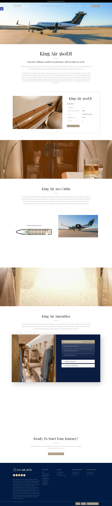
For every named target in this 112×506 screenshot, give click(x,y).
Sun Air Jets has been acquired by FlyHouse (56, 1)
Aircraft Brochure (73, 125)
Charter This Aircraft (56, 453)
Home (43, 472)
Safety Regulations (45, 483)
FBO (74, 6)
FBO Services (44, 476)
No (83, 503)
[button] (1, 8)
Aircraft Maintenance (46, 478)
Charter (59, 6)
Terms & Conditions (60, 472)
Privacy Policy (59, 473)
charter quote (61, 448)
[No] (110, 503)
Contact (87, 6)
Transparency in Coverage (61, 475)
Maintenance (67, 6)
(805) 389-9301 (75, 475)
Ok (78, 503)
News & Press (44, 484)
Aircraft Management (48, 6)
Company (80, 6)
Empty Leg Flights (45, 481)
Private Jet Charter (45, 473)
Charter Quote (44, 480)
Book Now (95, 6)
